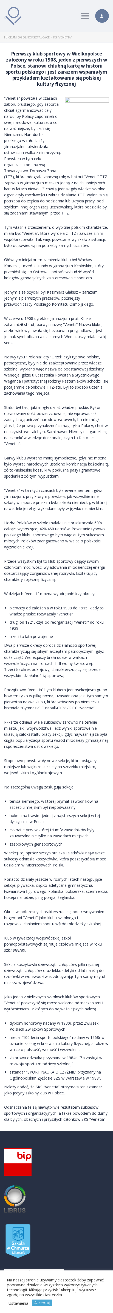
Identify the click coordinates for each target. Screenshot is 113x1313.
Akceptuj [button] (42, 1302)
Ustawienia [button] (18, 1303)
